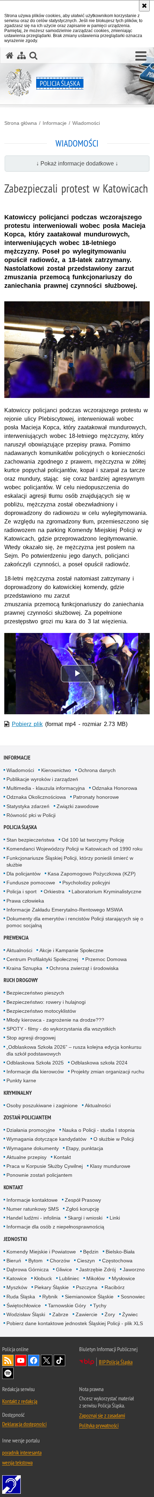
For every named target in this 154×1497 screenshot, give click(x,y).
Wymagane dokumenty (32, 1148)
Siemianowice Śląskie (89, 1296)
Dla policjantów (23, 874)
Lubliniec (69, 1278)
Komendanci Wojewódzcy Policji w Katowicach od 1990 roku (74, 849)
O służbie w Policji (113, 1139)
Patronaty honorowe (96, 797)
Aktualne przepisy (26, 1157)
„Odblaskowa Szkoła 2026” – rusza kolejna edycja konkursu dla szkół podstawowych (73, 1050)
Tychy (99, 1305)
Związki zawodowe (78, 806)
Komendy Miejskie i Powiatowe (41, 1252)
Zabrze (60, 1314)
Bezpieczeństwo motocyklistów (41, 1011)
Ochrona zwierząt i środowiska (84, 968)
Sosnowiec (133, 1296)
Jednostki (15, 1239)
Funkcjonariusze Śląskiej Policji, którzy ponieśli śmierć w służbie (69, 861)
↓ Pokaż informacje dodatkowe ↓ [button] (77, 163)
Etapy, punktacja (84, 1148)
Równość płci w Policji (31, 815)
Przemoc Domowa (106, 959)
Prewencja (16, 937)
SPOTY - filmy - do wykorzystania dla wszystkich (61, 1029)
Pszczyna (86, 1287)
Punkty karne (21, 1080)
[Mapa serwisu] (21, 55)
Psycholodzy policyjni (86, 882)
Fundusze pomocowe (30, 882)
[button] (140, 56)
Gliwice (64, 1269)
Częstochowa (117, 1260)
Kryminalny (18, 1093)
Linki (115, 1218)
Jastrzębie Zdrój (97, 1269)
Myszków (16, 1287)
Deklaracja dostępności (24, 1423)
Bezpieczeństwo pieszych (35, 993)
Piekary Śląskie (51, 1287)
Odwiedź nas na (21, 1360)
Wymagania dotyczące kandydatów (46, 1139)
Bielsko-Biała (120, 1252)
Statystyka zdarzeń (27, 806)
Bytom (35, 1260)
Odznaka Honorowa (114, 788)
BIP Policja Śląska (116, 1361)
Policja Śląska (20, 827)
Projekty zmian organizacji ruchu (107, 1071)
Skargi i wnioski (85, 1218)
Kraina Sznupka (24, 968)
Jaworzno (134, 1269)
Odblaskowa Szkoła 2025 (35, 1063)
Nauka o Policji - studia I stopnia (98, 1130)
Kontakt (62, 1157)
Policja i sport (21, 891)
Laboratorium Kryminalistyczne (106, 891)
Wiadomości (86, 123)
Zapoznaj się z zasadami (102, 1415)
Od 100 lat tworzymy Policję (93, 840)
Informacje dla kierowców (35, 1071)
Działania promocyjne (30, 1130)
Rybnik (50, 1296)
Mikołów (95, 1278)
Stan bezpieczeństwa (30, 840)
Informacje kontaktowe (32, 1200)
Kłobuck (43, 1278)
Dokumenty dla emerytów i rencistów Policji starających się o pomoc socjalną (74, 922)
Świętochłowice (23, 1305)
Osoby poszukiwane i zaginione (42, 1105)
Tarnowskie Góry (67, 1305)
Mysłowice (123, 1278)
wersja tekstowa (17, 1462)
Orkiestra (54, 891)
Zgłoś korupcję (82, 1209)
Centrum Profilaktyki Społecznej (42, 959)
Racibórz (115, 1287)
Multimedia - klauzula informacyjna (45, 788)
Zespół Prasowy (83, 1200)
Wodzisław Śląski (25, 1314)
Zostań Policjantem (27, 1117)
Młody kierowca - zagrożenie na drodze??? (55, 1020)
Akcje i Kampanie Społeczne (71, 950)
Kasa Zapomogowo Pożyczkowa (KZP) (92, 874)
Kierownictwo (56, 770)
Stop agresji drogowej (31, 1038)
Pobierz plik (27, 724)
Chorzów (60, 1260)
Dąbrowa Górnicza (27, 1269)
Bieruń (13, 1260)
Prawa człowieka (25, 901)
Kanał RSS (8, 1360)
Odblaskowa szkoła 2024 (99, 1063)
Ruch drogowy (21, 980)
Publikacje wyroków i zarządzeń (42, 779)
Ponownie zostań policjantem (39, 1175)
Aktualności (19, 950)
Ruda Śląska (20, 1296)
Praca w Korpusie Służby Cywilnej (44, 1166)
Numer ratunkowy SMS (32, 1209)
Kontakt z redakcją (19, 1401)
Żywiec (130, 1314)
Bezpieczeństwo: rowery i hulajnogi (46, 1002)
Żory (110, 1314)
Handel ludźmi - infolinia (33, 1218)
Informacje (55, 123)
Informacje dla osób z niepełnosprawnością (55, 1227)
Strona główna (20, 123)
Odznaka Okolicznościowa (36, 797)
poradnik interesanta (22, 1452)
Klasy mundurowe (110, 1166)
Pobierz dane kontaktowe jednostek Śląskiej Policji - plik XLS (74, 1323)
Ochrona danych (97, 770)
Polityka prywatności (99, 1425)
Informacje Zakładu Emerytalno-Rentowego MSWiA (64, 910)
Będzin (90, 1252)
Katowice (16, 1278)
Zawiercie (86, 1314)
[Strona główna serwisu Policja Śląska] (10, 55)
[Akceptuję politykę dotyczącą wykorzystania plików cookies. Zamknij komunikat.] (144, 5)
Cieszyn (86, 1260)
